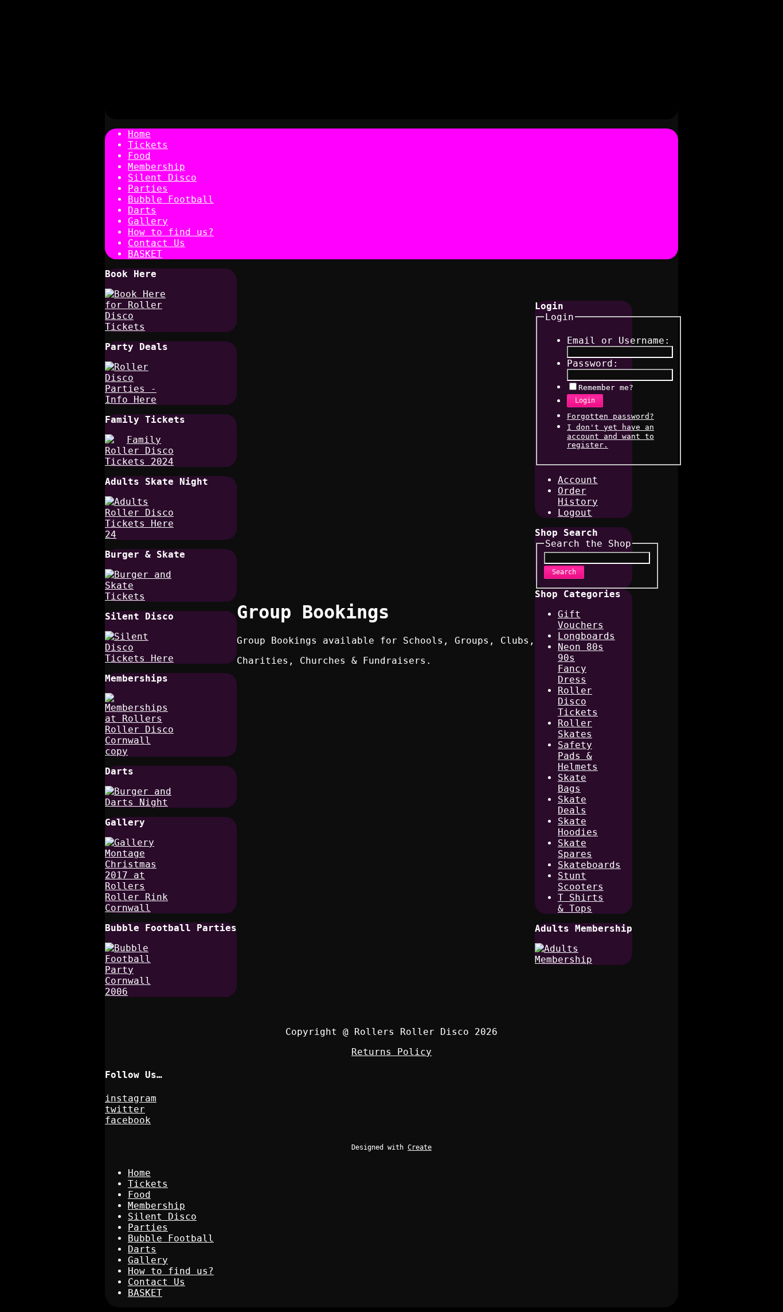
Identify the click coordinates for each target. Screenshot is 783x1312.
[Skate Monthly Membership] (569, 959)
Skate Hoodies (578, 827)
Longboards (586, 635)
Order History (578, 496)
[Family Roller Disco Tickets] (139, 461)
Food (139, 155)
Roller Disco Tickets (578, 701)
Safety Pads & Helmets (578, 755)
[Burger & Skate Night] (139, 596)
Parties (148, 188)
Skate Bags (572, 783)
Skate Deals (572, 805)
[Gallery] (139, 907)
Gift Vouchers (581, 619)
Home (139, 134)
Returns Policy (391, 1051)
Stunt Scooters (581, 881)
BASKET (145, 253)
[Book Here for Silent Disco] (139, 658)
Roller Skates (575, 728)
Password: (592, 363)
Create (420, 1147)
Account (578, 479)
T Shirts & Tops (581, 903)
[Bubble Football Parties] (139, 991)
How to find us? (171, 232)
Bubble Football (171, 199)
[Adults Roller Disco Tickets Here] (139, 534)
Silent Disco (162, 177)
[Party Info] (139, 399)
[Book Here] (139, 326)
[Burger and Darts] (139, 802)
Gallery (148, 221)
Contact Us (156, 243)
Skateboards (589, 864)
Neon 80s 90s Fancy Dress (581, 663)
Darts (142, 210)
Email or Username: (618, 340)
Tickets (148, 144)
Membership (156, 166)
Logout (575, 512)
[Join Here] (139, 751)
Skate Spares (575, 848)
